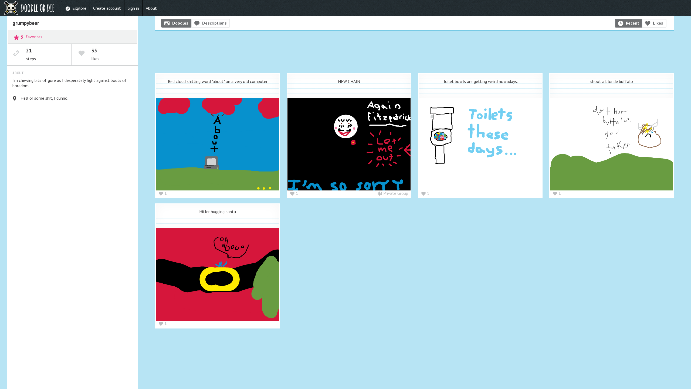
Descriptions (214, 23)
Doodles (180, 23)
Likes (658, 23)
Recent (632, 23)
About (151, 8)
